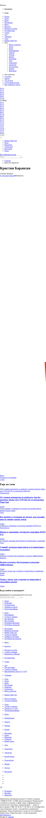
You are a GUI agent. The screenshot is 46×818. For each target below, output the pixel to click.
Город (6, 19)
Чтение (11, 55)
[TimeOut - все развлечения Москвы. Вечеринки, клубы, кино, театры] (5, 3)
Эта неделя (8, 81)
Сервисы (7, 739)
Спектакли (8, 147)
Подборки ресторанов (12, 639)
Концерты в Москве (12, 654)
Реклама (7, 793)
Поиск (6, 17)
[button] (1, 137)
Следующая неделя (11, 83)
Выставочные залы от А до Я (15, 671)
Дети (6, 39)
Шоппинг (8, 737)
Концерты (8, 145)
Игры (11, 49)
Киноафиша (9, 615)
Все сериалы (9, 621)
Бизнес (11, 57)
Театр (11, 47)
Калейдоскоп (9, 756)
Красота (7, 27)
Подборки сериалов (12, 625)
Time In (11, 53)
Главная (7, 161)
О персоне (4, 176)
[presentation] (1, 135)
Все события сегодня (8, 155)
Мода (6, 25)
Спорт (6, 33)
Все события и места (12, 85)
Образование (14, 51)
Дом (10, 61)
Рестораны (8, 23)
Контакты (12, 71)
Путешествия (9, 31)
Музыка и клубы (10, 29)
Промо (11, 69)
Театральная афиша (11, 710)
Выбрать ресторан (11, 631)
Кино (6, 21)
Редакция (8, 791)
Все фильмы (9, 619)
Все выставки (9, 667)
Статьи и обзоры (10, 617)
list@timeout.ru (5, 815)
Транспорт (13, 63)
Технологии (13, 67)
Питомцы (12, 59)
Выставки (8, 149)
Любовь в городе (10, 607)
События (11, 176)
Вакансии (8, 795)
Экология (12, 65)
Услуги (7, 768)
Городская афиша (11, 609)
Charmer (11, 817)
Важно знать (9, 741)
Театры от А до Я (11, 708)
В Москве (8, 603)
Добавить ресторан (11, 637)
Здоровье (7, 37)
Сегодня (7, 77)
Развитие (7, 687)
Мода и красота (15, 45)
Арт (5, 35)
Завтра (6, 79)
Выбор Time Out (10, 41)
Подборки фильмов (11, 623)
